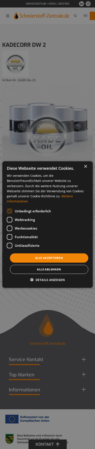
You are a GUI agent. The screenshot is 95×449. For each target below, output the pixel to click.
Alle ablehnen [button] (49, 269)
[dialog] (47, 224)
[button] (47, 279)
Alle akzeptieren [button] (49, 258)
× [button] (85, 166)
